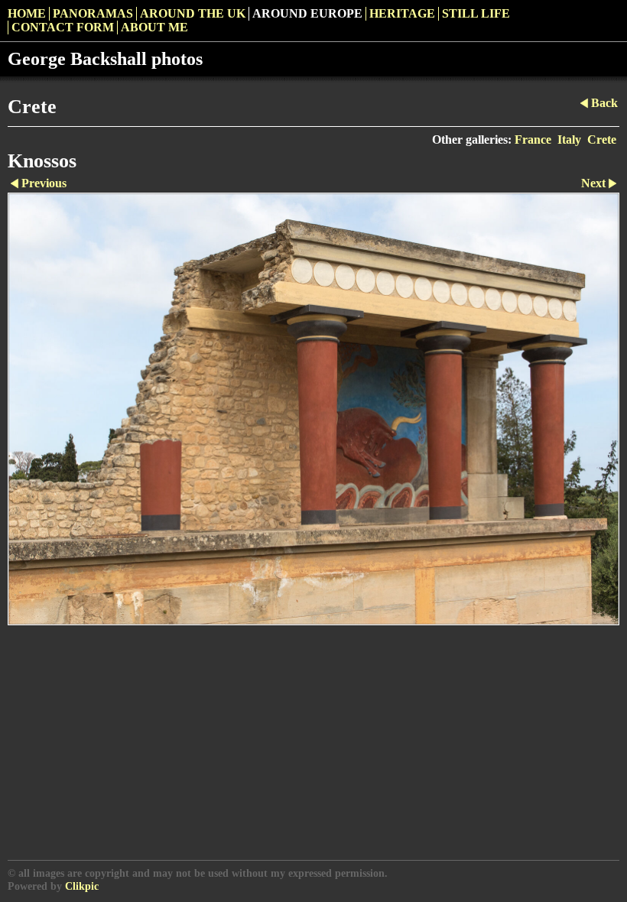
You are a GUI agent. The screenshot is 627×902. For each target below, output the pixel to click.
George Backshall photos (105, 59)
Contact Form (62, 27)
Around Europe (307, 13)
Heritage (402, 13)
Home (27, 13)
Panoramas (93, 13)
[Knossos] (313, 409)
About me (154, 27)
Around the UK (192, 13)
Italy (569, 139)
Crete (601, 139)
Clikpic (82, 886)
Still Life (476, 13)
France (533, 139)
